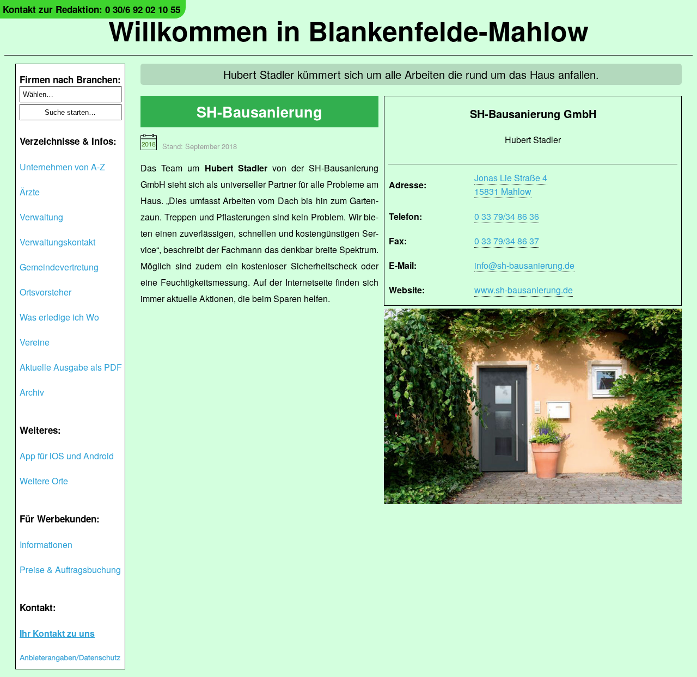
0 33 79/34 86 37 (506, 241)
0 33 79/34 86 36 (506, 216)
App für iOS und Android (67, 456)
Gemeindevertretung (59, 267)
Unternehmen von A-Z (62, 167)
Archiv (32, 392)
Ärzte (30, 192)
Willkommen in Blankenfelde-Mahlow (348, 30)
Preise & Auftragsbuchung (70, 569)
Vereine (35, 342)
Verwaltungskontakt (57, 242)
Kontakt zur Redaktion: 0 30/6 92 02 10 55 (91, 9)
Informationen (46, 544)
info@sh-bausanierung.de (524, 265)
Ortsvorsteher (45, 292)
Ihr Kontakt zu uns (57, 633)
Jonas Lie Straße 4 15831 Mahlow (510, 184)
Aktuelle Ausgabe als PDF (71, 367)
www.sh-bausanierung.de (523, 290)
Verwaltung (41, 217)
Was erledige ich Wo (59, 317)
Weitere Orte (44, 481)
